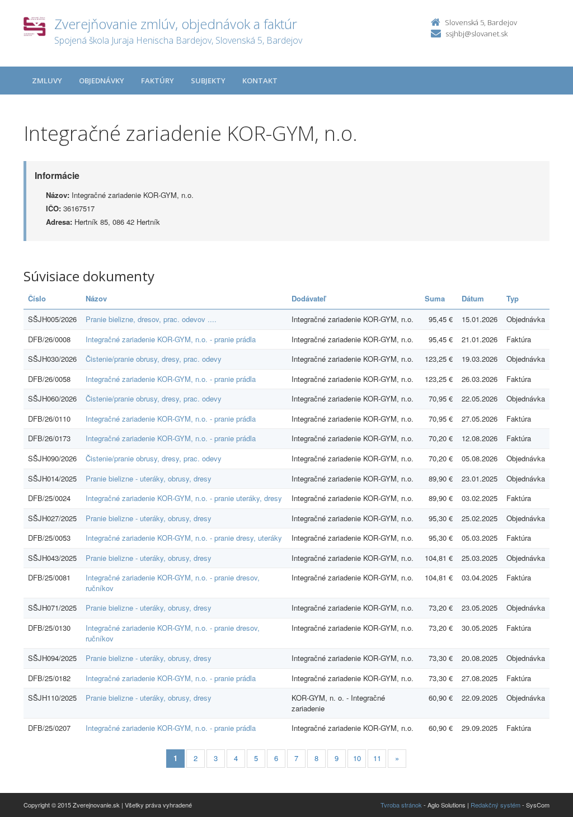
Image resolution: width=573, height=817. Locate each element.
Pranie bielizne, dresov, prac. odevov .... (151, 319)
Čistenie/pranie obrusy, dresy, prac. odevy (154, 358)
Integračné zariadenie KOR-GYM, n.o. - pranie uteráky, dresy (184, 498)
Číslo (37, 298)
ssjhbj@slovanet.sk (476, 34)
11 (377, 758)
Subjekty (208, 80)
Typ (512, 298)
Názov (96, 298)
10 (357, 758)
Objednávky (101, 80)
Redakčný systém (495, 804)
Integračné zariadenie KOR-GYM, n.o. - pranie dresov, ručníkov (173, 582)
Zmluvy (47, 80)
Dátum (473, 298)
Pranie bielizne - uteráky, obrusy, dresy (149, 478)
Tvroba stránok (401, 804)
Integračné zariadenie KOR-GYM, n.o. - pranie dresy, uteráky (184, 537)
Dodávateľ (309, 298)
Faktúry (157, 80)
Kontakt (260, 80)
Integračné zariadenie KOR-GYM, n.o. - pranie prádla (171, 339)
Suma (435, 298)
